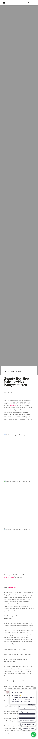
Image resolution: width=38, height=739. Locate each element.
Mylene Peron (9, 577)
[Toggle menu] (8, 2)
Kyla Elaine (13, 405)
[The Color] (3, 3)
